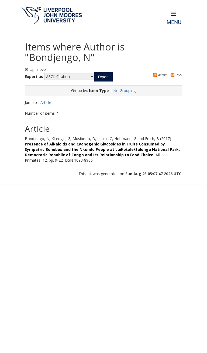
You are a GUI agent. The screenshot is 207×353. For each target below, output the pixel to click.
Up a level (38, 69)
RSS (178, 74)
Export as (34, 76)
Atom (162, 74)
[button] (103, 77)
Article (45, 102)
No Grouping (124, 90)
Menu (174, 22)
